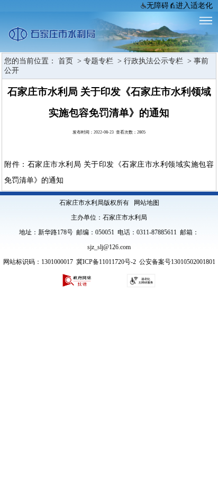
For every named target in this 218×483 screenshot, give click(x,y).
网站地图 (146, 202)
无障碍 (158, 6)
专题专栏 (98, 61)
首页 (64, 61)
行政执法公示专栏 (153, 61)
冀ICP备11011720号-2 (106, 262)
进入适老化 (194, 6)
